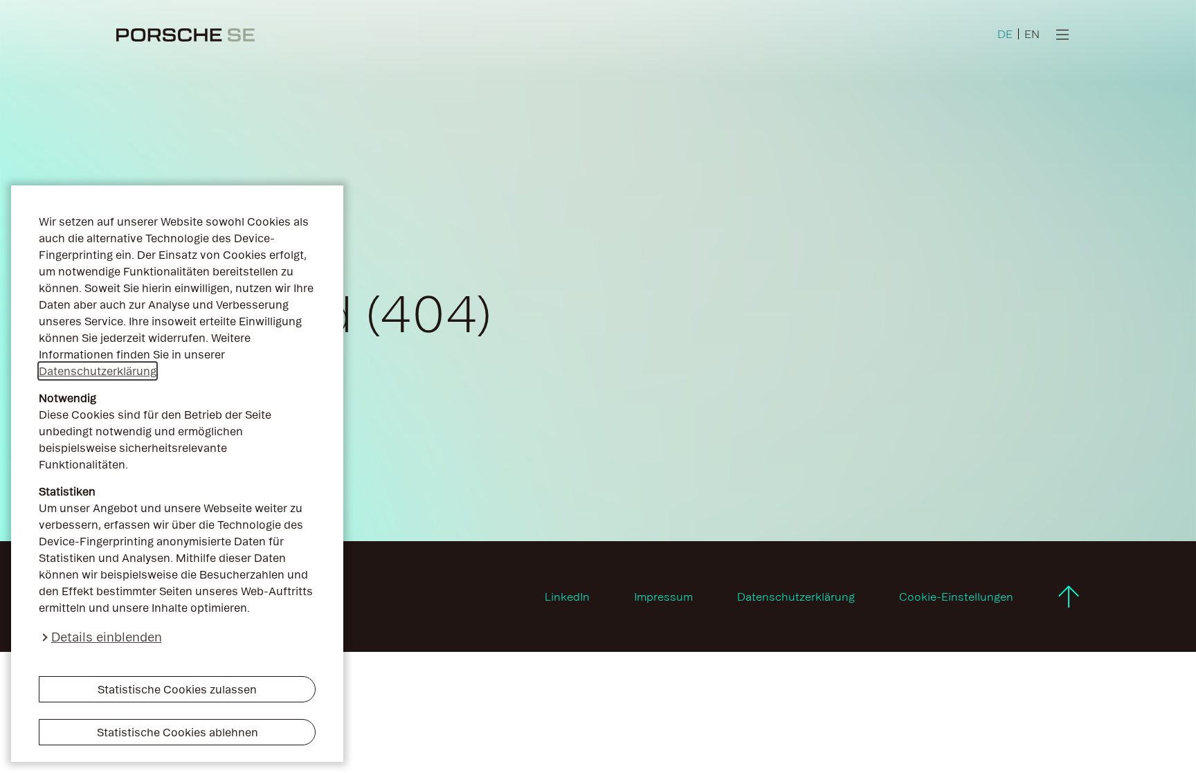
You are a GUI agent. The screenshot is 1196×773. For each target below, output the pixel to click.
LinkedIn (567, 596)
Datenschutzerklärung (97, 371)
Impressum (663, 596)
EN (1032, 34)
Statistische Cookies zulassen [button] (177, 689)
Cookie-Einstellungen (956, 596)
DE (1005, 34)
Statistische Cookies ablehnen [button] (177, 732)
